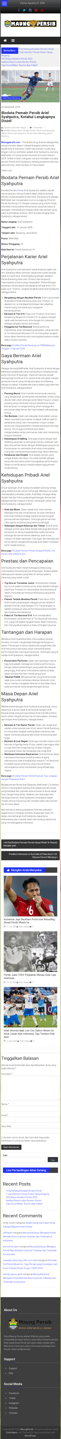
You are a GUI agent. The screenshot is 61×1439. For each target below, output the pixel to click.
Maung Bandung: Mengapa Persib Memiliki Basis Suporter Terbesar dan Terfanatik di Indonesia (29, 1236)
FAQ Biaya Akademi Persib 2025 (17, 59)
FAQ (11, 1373)
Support (13, 1368)
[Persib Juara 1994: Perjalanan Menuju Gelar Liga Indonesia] (30, 951)
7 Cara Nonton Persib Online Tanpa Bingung (27, 1194)
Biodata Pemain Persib (13, 131)
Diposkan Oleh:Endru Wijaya (14, 128)
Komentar (7, 1074)
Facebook (14, 1393)
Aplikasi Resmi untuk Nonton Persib (18, 62)
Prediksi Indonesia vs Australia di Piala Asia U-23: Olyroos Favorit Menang (33, 855)
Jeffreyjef (7, 1232)
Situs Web (6, 1126)
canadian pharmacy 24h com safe (20, 1260)
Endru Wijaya (24, 927)
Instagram (14, 1403)
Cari (5, 1155)
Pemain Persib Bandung (36, 133)
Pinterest (13, 1408)
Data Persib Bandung (11, 98)
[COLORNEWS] (30, 1324)
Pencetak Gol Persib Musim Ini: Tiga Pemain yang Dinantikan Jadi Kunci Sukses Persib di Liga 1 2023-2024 (30, 1264)
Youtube (13, 1413)
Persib (20, 190)
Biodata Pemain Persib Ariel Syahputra (38, 131)
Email (4, 1115)
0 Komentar (37, 128)
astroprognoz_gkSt (12, 1274)
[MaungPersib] (5, 40)
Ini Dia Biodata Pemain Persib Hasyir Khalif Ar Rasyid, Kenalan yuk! (30, 844)
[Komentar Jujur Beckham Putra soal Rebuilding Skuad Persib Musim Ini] (30, 896)
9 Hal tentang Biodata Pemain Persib (36, 49)
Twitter (12, 1398)
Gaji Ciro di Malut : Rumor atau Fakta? (19, 65)
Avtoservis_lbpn (11, 1246)
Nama (5, 1104)
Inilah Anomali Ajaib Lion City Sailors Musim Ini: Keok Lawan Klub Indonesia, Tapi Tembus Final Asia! (29, 1033)
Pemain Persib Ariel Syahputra (13, 133)
